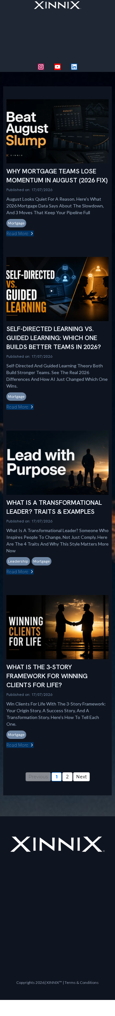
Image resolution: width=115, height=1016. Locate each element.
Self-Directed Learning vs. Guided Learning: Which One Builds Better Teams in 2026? (53, 338)
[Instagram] (41, 66)
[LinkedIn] (74, 66)
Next (81, 777)
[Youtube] (57, 66)
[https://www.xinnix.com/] (57, 5)
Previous (38, 777)
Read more (17, 233)
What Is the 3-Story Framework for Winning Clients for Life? (47, 676)
